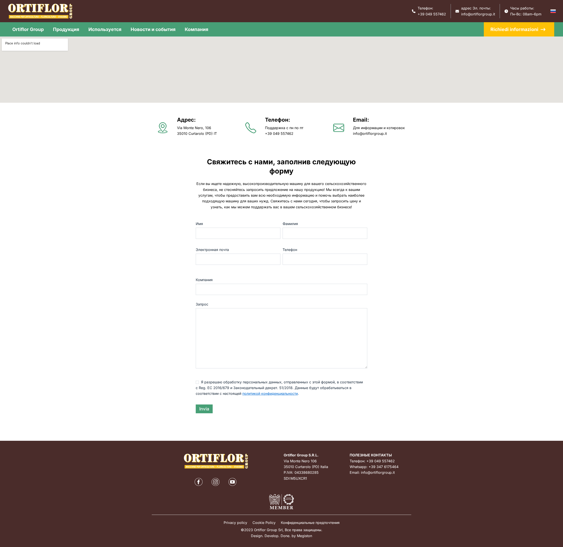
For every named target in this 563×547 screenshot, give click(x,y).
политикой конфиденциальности (270, 393)
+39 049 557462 (432, 14)
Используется (104, 29)
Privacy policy (235, 522)
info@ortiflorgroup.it (478, 14)
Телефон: (277, 120)
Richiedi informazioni (514, 29)
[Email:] (339, 128)
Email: (361, 120)
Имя (199, 223)
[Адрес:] (163, 128)
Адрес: (186, 120)
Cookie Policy (264, 522)
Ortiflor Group (28, 29)
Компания (196, 29)
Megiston (304, 536)
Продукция (66, 29)
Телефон (290, 249)
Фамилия (290, 223)
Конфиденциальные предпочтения (310, 522)
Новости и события (153, 29)
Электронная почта (212, 249)
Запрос (202, 304)
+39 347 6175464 (383, 467)
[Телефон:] (251, 128)
